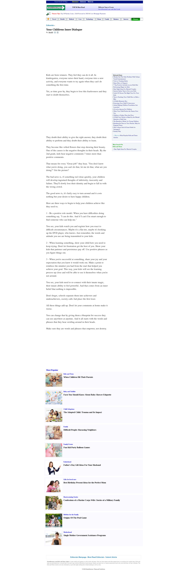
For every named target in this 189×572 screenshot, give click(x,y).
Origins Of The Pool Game (75, 518)
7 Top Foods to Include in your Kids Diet (125, 85)
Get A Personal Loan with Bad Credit (109, 9)
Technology (89, 19)
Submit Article (111, 557)
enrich (62, 563)
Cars (80, 19)
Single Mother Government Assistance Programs (85, 535)
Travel (54, 19)
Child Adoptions (69, 409)
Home (99, 19)
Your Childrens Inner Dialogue (64, 29)
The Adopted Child (72, 412)
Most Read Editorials (96, 557)
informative (67, 564)
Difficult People (70, 430)
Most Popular (52, 370)
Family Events (68, 444)
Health (62, 19)
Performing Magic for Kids (121, 87)
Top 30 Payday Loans (67, 13)
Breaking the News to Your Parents (123, 123)
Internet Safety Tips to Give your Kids (124, 91)
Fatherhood (67, 462)
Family (107, 19)
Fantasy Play (117, 131)
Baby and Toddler (69, 391)
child (124, 563)
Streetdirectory (89, 569)
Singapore (75, 1)
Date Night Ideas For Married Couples (124, 89)
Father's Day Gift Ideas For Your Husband (82, 465)
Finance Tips (56, 13)
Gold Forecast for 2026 (82, 13)
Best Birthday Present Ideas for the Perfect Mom (85, 483)
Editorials (50, 25)
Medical (71, 19)
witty (99, 564)
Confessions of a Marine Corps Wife (79, 500)
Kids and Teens (69, 374)
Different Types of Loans (106, 7)
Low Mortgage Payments (98, 13)
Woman (135, 19)
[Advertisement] (67, 54)
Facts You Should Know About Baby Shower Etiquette (87, 395)
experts (106, 561)
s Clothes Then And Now (126, 115)
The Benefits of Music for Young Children (126, 121)
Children (116, 115)
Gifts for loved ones (70, 479)
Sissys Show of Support (120, 83)
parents (81, 561)
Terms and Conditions (99, 569)
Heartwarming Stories (71, 497)
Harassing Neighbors (87, 430)
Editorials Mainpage (78, 557)
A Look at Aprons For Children (122, 109)
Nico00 (51, 32)
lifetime (136, 563)
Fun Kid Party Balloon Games (77, 447)
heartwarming (89, 564)
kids (90, 561)
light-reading (79, 564)
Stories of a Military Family (108, 500)
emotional (112, 563)
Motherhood (68, 532)
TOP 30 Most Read (78, 7)
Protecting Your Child (119, 103)
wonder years (131, 561)
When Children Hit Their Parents (78, 377)
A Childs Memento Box (120, 101)
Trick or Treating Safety (120, 81)
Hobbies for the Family (71, 515)
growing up (89, 563)
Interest (126, 19)
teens (95, 561)
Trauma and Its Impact (92, 412)
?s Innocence (131, 103)
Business (116, 19)
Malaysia (90, 1)
